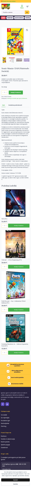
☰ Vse (3, 17)
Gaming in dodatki (11, 98)
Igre (18, 98)
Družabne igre (5, 421)
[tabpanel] (15, 144)
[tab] (3, 105)
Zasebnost (4, 447)
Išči (27, 12)
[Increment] (6, 92)
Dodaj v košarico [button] (18, 225)
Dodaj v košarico (16, 92)
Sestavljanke (5, 423)
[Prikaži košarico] (27, 6)
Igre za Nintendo (23, 98)
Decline (15, 484)
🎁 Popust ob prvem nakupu (8, 1)
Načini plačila (5, 442)
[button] (27, 30)
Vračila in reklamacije (8, 439)
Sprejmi (15, 480)
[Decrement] (3, 92)
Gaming (27, 17)
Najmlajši (10, 17)
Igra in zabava (19, 17)
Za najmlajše (5, 418)
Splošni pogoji (5, 445)
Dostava (3, 436)
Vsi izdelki (4, 415)
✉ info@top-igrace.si (9, 464)
